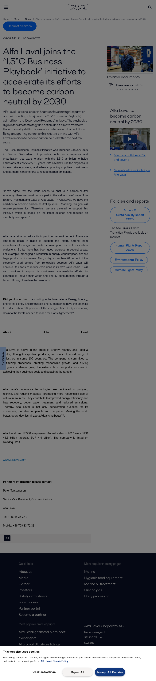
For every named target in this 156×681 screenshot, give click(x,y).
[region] (78, 663)
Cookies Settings (44, 672)
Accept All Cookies (110, 672)
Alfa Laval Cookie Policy (54, 661)
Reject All (77, 672)
